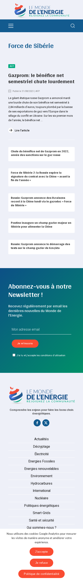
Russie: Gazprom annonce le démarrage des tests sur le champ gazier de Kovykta (40, 246)
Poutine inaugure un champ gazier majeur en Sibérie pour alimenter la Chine (41, 224)
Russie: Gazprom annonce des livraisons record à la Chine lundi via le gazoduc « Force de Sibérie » (41, 201)
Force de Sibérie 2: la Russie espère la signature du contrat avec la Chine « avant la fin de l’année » (40, 176)
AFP (12, 66)
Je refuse (41, 562)
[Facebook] (37, 423)
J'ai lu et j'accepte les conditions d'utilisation (40, 355)
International (41, 491)
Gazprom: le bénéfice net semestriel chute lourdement (41, 78)
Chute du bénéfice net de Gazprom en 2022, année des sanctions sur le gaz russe (40, 153)
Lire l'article (22, 130)
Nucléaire (41, 498)
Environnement (41, 476)
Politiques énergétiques (41, 506)
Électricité (41, 454)
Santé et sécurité (41, 520)
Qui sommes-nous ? (41, 528)
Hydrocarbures (41, 483)
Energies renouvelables (41, 469)
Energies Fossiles (41, 461)
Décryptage (41, 447)
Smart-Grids (41, 513)
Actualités (41, 439)
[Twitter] (46, 423)
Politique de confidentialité (41, 573)
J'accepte (41, 551)
